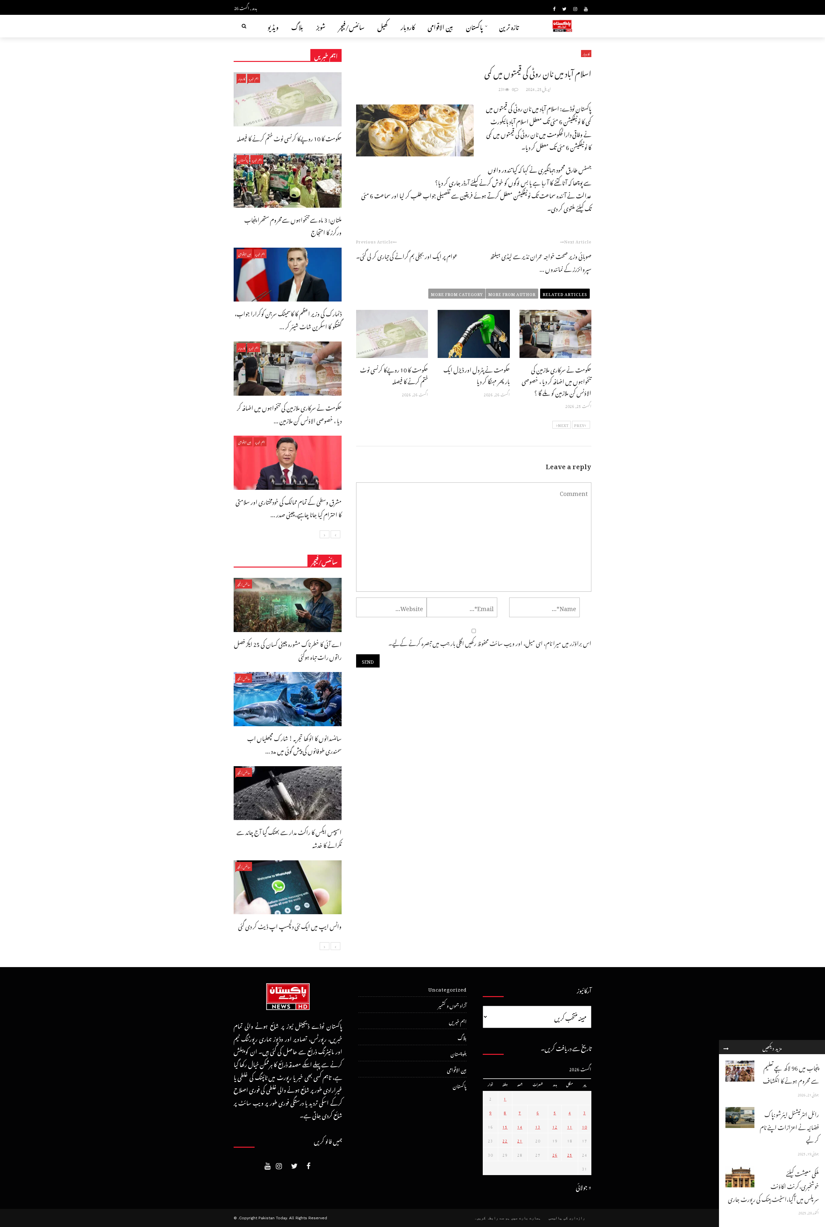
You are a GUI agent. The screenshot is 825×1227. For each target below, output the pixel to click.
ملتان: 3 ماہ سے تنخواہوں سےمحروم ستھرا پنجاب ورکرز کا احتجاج (293, 225)
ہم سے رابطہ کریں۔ (492, 1218)
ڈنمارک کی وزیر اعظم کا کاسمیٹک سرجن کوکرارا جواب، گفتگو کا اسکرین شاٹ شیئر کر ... (288, 319)
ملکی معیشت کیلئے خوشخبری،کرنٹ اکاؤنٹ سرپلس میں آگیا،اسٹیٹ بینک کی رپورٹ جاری (773, 1185)
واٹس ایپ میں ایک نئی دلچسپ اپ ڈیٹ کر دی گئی (290, 925)
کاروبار (408, 26)
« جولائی (583, 1186)
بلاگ (297, 26)
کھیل (382, 26)
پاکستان (474, 26)
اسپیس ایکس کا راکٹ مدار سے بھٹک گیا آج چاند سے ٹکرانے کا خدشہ (289, 837)
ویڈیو (272, 26)
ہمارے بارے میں (526, 1218)
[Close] (726, 1047)
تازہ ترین (509, 26)
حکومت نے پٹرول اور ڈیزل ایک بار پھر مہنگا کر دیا (476, 374)
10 (584, 1126)
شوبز (320, 26)
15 (505, 1126)
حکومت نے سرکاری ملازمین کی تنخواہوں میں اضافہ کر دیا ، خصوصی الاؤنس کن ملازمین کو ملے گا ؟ (556, 380)
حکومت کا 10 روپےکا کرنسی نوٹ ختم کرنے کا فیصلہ (394, 374)
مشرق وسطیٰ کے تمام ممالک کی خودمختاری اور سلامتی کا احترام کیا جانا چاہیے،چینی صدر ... (289, 507)
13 (537, 1126)
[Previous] (335, 534)
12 (555, 1126)
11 (569, 1126)
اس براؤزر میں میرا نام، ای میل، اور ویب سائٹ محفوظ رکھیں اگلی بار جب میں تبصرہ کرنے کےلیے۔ (489, 642)
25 (569, 1154)
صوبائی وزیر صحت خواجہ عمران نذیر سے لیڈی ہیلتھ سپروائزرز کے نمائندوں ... (540, 261)
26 (555, 1154)
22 (505, 1140)
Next (563, 425)
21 (519, 1140)
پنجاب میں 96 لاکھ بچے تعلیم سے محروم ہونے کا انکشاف (791, 1073)
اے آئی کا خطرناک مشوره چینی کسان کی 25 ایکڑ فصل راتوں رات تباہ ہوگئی (288, 649)
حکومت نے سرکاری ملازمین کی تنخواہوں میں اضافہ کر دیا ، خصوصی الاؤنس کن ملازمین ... (289, 413)
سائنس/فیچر (351, 26)
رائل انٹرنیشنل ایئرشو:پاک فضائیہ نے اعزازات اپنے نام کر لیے (789, 1126)
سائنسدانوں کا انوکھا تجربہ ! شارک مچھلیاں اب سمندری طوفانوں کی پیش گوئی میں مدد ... (294, 743)
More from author (512, 293)
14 (519, 1126)
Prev (579, 425)
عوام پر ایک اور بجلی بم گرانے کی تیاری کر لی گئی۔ (407, 255)
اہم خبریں (253, 78)
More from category (457, 293)
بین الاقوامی (440, 26)
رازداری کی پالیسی (566, 1218)
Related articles (565, 293)
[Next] (324, 534)
